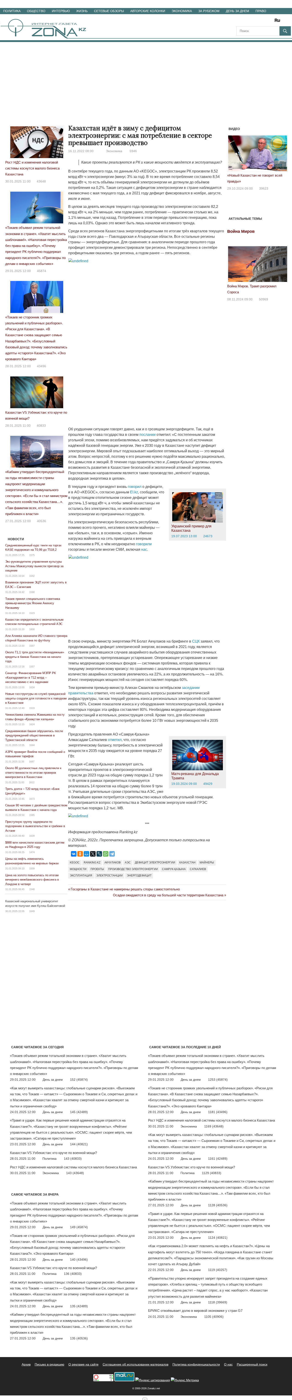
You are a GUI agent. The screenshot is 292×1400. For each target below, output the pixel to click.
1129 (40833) (211, 1173)
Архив (26, 1364)
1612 (31, 782)
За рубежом (208, 11)
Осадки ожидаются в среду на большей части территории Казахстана (168, 895)
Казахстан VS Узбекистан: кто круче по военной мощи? (53, 1153)
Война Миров (241, 231)
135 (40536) (79, 1338)
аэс (128, 862)
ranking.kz (92, 862)
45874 (41, 271)
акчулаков (112, 862)
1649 (32, 911)
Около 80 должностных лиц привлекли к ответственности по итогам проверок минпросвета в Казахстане (33, 772)
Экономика (182, 11)
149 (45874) (79, 1227)
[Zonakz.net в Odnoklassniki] (265, 22)
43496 (41, 366)
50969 (263, 299)
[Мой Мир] (86, 854)
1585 (32, 815)
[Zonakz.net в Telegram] (259, 22)
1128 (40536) (217, 1205)
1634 (32, 687)
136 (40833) (73, 1274)
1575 (32, 555)
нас (144, 549)
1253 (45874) (218, 1079)
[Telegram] (112, 854)
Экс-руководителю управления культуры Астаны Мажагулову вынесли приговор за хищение (34, 566)
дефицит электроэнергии (155, 862)
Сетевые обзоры (109, 11)
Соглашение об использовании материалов (135, 1364)
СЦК (196, 641)
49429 (207, 784)
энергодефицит (139, 875)
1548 (32, 889)
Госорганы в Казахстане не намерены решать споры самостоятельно (125, 889)
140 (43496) (79, 1259)
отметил (115, 740)
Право (261, 11)
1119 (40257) (217, 1270)
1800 (32, 629)
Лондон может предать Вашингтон (254, 175)
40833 (41, 425)
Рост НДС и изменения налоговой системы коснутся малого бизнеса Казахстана (32, 168)
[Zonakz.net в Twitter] (239, 22)
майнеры (207, 862)
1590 (32, 592)
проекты (97, 869)
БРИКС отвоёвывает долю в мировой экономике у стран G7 (195, 1311)
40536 (41, 521)
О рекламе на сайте (83, 1364)
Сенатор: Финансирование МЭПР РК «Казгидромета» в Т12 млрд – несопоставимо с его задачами (30, 677)
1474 (32, 852)
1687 (31, 761)
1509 (32, 868)
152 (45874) (79, 1079)
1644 (32, 745)
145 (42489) (79, 1112)
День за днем (237, 11)
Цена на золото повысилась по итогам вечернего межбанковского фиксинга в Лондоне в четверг (32, 879)
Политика (12, 11)
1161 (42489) (217, 1158)
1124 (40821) (217, 1237)
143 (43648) (75, 1173)
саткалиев (198, 869)
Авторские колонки (147, 11)
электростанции (109, 875)
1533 (32, 708)
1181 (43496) (217, 1112)
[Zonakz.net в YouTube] (252, 22)
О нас (228, 1364)
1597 (32, 645)
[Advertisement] (146, 76)
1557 (32, 666)
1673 (32, 798)
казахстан (187, 862)
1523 (32, 613)
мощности (78, 869)
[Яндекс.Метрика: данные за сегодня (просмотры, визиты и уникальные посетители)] (185, 1380)
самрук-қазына (174, 869)
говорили (144, 544)
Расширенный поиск (252, 1364)
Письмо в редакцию (49, 1364)
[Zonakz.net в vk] (271, 22)
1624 (32, 724)
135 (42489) (79, 1306)
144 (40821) (79, 1144)
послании (147, 435)
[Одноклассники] (80, 854)
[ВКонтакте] (73, 854)
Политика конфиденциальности (196, 1364)
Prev (233, 155)
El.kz (134, 492)
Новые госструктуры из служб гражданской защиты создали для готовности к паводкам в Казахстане (36, 698)
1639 (32, 835)
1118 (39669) (217, 1302)
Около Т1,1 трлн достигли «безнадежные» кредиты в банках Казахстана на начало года (34, 657)
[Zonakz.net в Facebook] (246, 22)
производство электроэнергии (133, 869)
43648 (41, 181)
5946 (133, 151)
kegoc (75, 862)
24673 (207, 536)
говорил (134, 487)
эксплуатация (81, 875)
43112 (263, 182)
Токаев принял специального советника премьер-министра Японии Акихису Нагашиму (32, 603)
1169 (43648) (214, 1126)
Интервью (61, 11)
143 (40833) (73, 1158)
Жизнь (82, 11)
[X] (93, 854)
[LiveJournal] (99, 854)
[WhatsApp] (105, 854)
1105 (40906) (214, 1316)
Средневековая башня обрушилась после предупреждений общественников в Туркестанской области (34, 735)
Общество (36, 11)
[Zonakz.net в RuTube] (278, 22)
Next (282, 155)
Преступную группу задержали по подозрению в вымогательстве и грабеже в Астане (35, 826)
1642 (32, 575)
